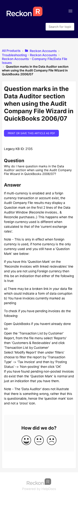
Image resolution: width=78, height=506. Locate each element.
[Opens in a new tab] (39, 481)
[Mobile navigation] (70, 11)
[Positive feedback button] (26, 440)
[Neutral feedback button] (39, 440)
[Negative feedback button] (52, 440)
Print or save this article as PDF (31, 133)
